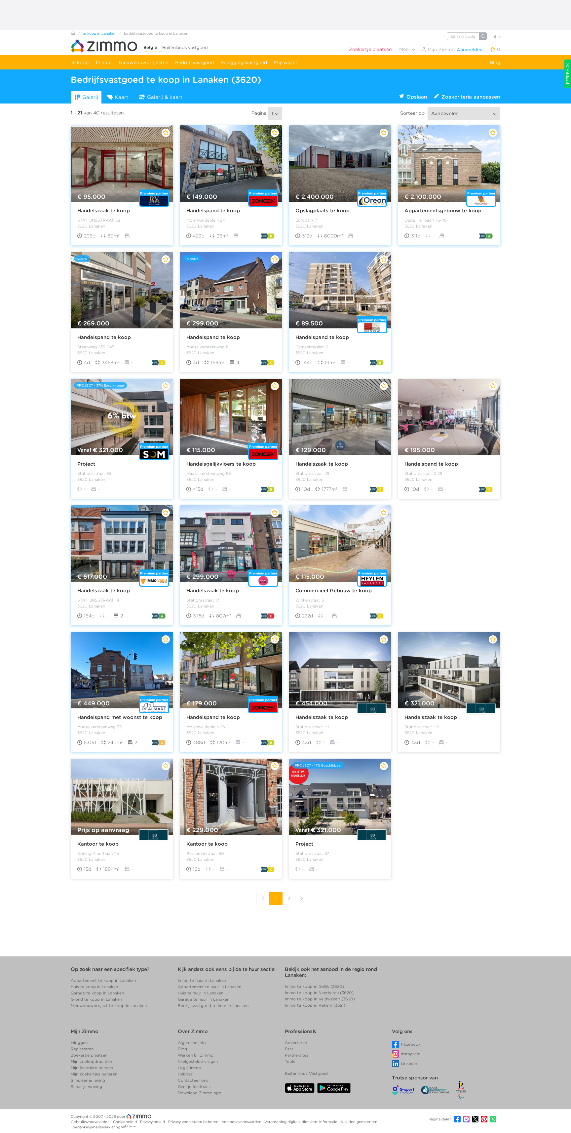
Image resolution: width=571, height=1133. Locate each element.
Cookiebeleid (125, 1121)
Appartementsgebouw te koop (442, 211)
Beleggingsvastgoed (243, 62)
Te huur (103, 62)
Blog (495, 62)
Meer (405, 49)
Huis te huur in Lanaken (200, 992)
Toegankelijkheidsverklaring (95, 1127)
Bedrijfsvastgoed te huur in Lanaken (213, 1005)
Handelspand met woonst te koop (119, 717)
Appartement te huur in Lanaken (209, 986)
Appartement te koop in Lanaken (103, 980)
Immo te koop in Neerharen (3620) (319, 992)
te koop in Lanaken (100, 33)
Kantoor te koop (98, 844)
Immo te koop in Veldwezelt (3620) (320, 998)
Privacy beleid (153, 1121)
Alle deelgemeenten (359, 1121)
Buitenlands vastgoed (185, 47)
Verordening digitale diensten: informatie (301, 1121)
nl (494, 36)
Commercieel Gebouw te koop (333, 591)
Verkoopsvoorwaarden (242, 1121)
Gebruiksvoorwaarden (91, 1121)
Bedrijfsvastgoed (194, 62)
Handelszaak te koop (103, 211)
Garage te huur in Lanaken (203, 999)
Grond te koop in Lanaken (96, 999)
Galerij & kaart (164, 97)
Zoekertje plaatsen (370, 49)
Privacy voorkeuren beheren (193, 1121)
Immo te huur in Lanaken (202, 980)
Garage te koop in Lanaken (97, 992)
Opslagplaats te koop (322, 211)
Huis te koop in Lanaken (94, 986)
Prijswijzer (285, 62)
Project (86, 464)
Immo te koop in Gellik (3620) (314, 986)
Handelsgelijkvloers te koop (221, 464)
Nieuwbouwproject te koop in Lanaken (109, 1005)
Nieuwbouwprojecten (144, 62)
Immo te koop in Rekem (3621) (315, 1005)
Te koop (80, 62)
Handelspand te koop (213, 211)
